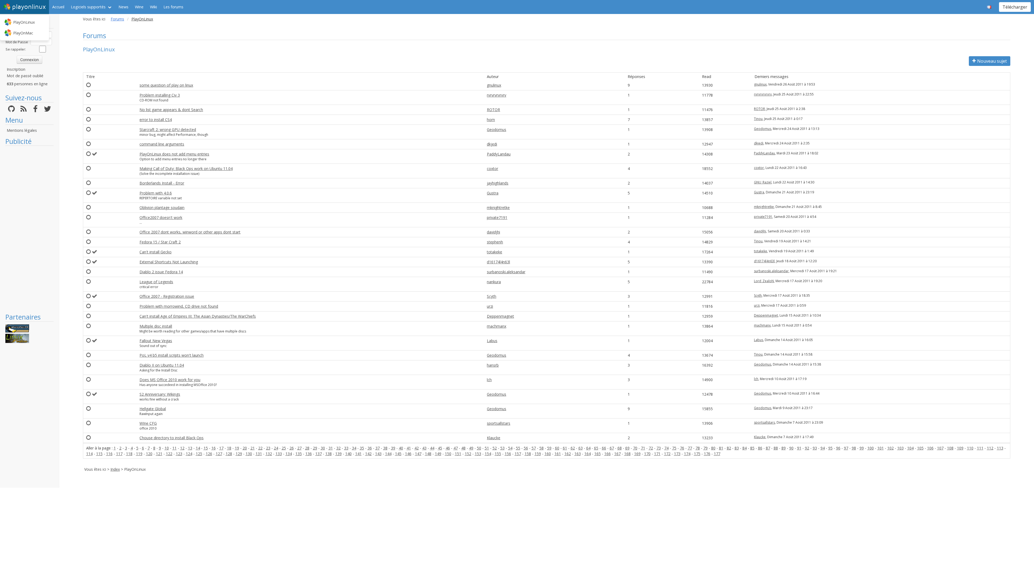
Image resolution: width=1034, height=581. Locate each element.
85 (752, 448)
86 (760, 448)
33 (346, 448)
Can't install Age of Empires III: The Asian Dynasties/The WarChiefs (197, 316)
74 (666, 448)
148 (428, 453)
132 (269, 453)
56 (526, 448)
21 (252, 448)
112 (990, 448)
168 (627, 453)
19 (237, 448)
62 (573, 448)
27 (299, 448)
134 (288, 453)
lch (489, 379)
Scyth (491, 296)
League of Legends (156, 281)
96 (838, 448)
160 (547, 453)
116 (109, 453)
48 (463, 448)
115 (99, 453)
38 (385, 448)
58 (541, 448)
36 (370, 448)
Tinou (758, 118)
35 (362, 448)
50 (479, 448)
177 (717, 453)
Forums (117, 19)
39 (393, 448)
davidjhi (493, 232)
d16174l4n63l (498, 261)
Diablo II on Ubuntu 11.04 (161, 365)
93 (815, 448)
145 (398, 453)
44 (432, 448)
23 (268, 448)
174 (687, 453)
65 (596, 448)
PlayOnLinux (24, 22)
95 (830, 448)
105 (920, 448)
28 (307, 448)
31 (331, 448)
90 (791, 448)
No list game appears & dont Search (171, 109)
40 (401, 448)
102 (890, 448)
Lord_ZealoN (764, 281)
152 (468, 453)
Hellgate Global (152, 408)
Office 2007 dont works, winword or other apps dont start (189, 232)
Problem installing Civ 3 (159, 95)
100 (870, 448)
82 (729, 448)
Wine (139, 6)
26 (291, 448)
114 (89, 453)
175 (697, 453)
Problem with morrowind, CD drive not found (178, 306)
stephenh (495, 242)
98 (854, 448)
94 (822, 448)
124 (189, 453)
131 (259, 453)
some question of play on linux (166, 85)
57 (534, 448)
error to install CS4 (155, 119)
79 (705, 448)
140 (348, 453)
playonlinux (29, 6)
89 (783, 448)
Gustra (492, 193)
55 (518, 448)
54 (510, 448)
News (123, 6)
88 (776, 448)
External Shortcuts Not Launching (168, 261)
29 (315, 448)
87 (768, 448)
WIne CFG (148, 423)
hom (491, 119)
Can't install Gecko (155, 251)
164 (587, 453)
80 (713, 448)
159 (538, 453)
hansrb (493, 365)
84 (744, 448)
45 (440, 448)
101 (880, 448)
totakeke (494, 251)
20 (245, 448)
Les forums (173, 6)
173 (677, 453)
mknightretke (498, 207)
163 (577, 453)
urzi (490, 306)
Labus (492, 340)
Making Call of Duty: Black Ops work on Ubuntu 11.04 (186, 168)
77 (690, 448)
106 (930, 448)
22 (260, 448)
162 (567, 453)
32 (338, 448)
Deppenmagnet (500, 316)
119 (139, 453)
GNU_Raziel (762, 182)
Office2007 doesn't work (160, 217)
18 (229, 448)
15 (206, 448)
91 (799, 448)
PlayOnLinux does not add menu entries (174, 154)
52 (494, 448)
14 (198, 448)
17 (221, 448)
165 (597, 453)
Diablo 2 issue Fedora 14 (161, 271)
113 (1000, 448)
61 (565, 448)
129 (239, 453)
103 (900, 448)
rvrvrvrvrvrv (496, 95)
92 (807, 448)
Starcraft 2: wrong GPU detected (167, 129)
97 (846, 448)
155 (498, 453)
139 (338, 453)
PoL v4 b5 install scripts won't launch (171, 355)
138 (328, 453)
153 (478, 453)
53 (502, 448)
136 (308, 453)
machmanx (496, 326)
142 (368, 453)
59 (549, 448)
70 (635, 448)
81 (721, 448)
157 (518, 453)
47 (455, 448)
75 (674, 448)
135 (298, 453)
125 (199, 453)
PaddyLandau (499, 154)
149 (438, 453)
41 (409, 448)
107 (940, 448)
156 (508, 453)
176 (707, 453)
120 (149, 453)
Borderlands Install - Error (161, 183)
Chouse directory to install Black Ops (171, 437)
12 (182, 448)
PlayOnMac (23, 33)
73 (658, 448)
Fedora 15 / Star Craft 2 (160, 242)
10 (167, 448)
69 (627, 448)
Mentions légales (22, 130)
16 (213, 448)
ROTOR (493, 109)
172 (667, 453)
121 (159, 453)
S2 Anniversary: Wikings (159, 394)
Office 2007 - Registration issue (166, 296)
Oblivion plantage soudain (161, 207)
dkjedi (492, 144)
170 (647, 453)
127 (219, 453)
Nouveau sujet (992, 61)
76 (682, 448)
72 (651, 448)
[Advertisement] (29, 229)
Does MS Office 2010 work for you (169, 379)
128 (229, 453)
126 (209, 453)
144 (388, 453)
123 (179, 453)
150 (448, 453)
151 (458, 453)
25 (284, 448)
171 (657, 453)
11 (174, 448)
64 (588, 448)
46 (448, 448)
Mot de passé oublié (25, 75)
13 (190, 448)
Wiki (153, 6)
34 (354, 448)
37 (377, 448)
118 (129, 453)
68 (619, 448)
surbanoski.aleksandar (506, 271)
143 (378, 453)
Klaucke (493, 437)
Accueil (58, 6)
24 (276, 448)
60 (557, 448)
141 (358, 453)
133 (278, 453)
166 (607, 453)
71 (643, 448)
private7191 (497, 217)
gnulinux (494, 85)
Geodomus (496, 129)
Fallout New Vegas (155, 340)
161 (557, 453)
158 (528, 453)
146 (408, 453)
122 (169, 453)
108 (950, 448)
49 (471, 448)
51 (487, 448)
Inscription (16, 69)
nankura (494, 281)
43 (424, 448)
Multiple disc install (155, 326)
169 (637, 453)
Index (115, 469)
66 (604, 448)
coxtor (492, 168)
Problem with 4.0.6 (155, 193)
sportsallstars (498, 423)
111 (980, 448)
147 (418, 453)
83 (737, 448)
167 (617, 453)
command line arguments (161, 144)
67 (612, 448)
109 (960, 448)
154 (488, 453)
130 (249, 453)
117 (119, 453)
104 (910, 448)
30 (323, 448)
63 (580, 448)
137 (318, 453)
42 (416, 448)
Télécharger (1014, 7)
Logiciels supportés (88, 6)
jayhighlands (497, 183)
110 (970, 448)
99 (862, 448)
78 (698, 448)
